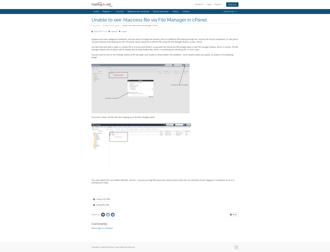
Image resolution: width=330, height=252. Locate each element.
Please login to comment (102, 228)
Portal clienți (96, 25)
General (114, 31)
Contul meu (229, 11)
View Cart (232, 4)
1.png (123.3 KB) (102, 199)
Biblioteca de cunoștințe (138, 11)
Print (234, 214)
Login (209, 4)
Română (199, 4)
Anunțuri (120, 11)
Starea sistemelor (160, 11)
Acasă (96, 11)
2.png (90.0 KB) (102, 205)
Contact (185, 11)
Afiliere (175, 11)
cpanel (124, 31)
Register (218, 4)
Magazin (107, 11)
